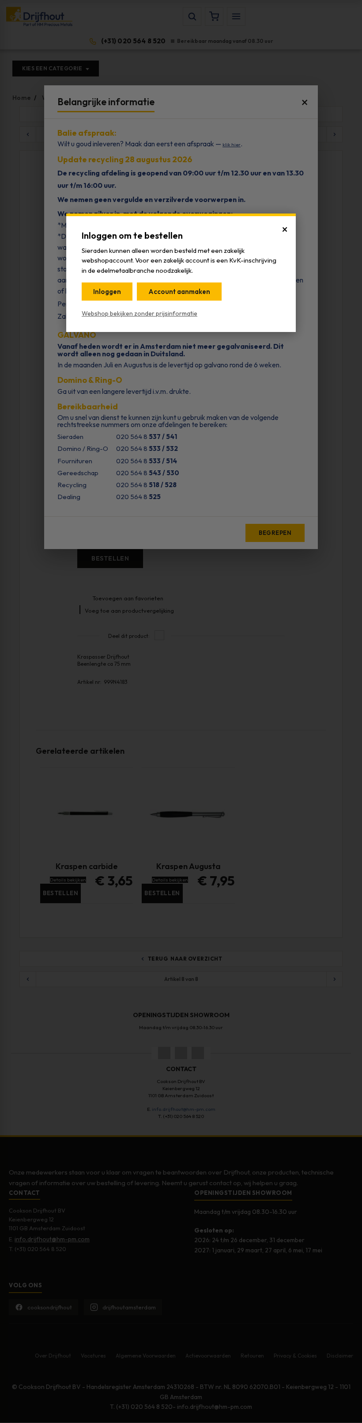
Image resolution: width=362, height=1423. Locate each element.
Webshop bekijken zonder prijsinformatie (139, 313)
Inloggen (107, 291)
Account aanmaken (179, 291)
